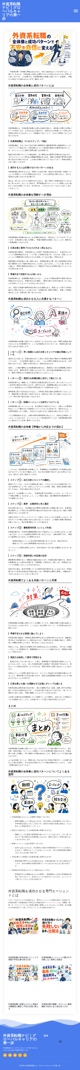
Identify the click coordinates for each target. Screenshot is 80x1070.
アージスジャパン (52, 902)
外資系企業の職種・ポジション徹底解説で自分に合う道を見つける (57, 1005)
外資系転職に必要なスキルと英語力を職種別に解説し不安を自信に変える (23, 1006)
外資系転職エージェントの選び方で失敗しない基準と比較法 (57, 958)
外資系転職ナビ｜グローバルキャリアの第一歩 (11, 11)
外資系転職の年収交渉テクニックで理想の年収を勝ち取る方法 (23, 958)
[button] (60, 1041)
